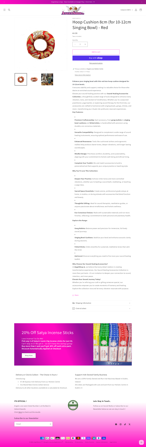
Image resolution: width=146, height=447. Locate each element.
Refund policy (69, 442)
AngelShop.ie (37, 442)
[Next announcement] (141, 2)
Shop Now (29, 355)
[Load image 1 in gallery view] (21, 79)
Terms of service (89, 442)
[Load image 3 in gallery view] (47, 79)
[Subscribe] (50, 424)
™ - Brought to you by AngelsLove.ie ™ (52, 442)
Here (20, 412)
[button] (4, 9)
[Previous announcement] (4, 2)
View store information (83, 75)
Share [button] (77, 295)
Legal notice (113, 442)
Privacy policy (79, 442)
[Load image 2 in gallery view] (34, 79)
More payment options (96, 63)
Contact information (102, 442)
